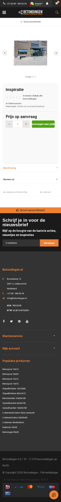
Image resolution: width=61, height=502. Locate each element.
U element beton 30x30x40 (14, 417)
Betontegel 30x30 (10, 432)
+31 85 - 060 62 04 (15, 293)
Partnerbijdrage (49, 472)
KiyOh (5, 465)
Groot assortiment (32, 21)
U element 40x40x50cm (13, 422)
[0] (56, 3)
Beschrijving (9, 168)
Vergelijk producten (16, 192)
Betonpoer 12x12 (10, 379)
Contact (47, 192)
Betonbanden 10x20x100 (14, 398)
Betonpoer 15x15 (10, 369)
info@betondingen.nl (17, 298)
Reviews (8, 179)
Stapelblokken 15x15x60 (14, 388)
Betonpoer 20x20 (10, 374)
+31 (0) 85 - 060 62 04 (17, 3)
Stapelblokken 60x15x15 (14, 393)
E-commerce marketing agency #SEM (26, 479)
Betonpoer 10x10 (10, 384)
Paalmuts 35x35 (9, 427)
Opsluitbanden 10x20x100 (14, 408)
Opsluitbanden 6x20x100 (14, 403)
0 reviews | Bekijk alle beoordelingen (32, 97)
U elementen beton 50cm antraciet (18, 413)
